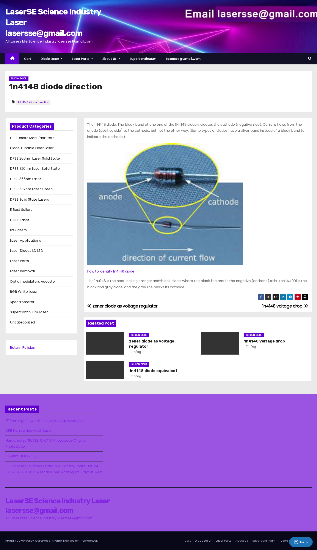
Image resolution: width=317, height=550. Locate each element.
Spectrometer (22, 302)
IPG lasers (18, 230)
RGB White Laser (24, 291)
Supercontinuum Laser (29, 312)
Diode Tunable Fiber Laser (32, 148)
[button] (310, 58)
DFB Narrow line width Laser (28, 430)
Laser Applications (25, 240)
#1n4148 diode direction (33, 102)
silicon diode (18, 78)
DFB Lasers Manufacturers (32, 137)
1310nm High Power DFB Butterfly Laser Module (44, 420)
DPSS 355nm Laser (25, 178)
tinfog (135, 352)
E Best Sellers (21, 209)
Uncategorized (22, 322)
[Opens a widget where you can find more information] (301, 542)
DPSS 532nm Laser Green (31, 189)
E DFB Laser (19, 219)
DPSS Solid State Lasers (29, 199)
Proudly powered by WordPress (28, 541)
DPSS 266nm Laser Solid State (35, 158)
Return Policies (22, 347)
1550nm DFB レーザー (23, 456)
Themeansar (88, 541)
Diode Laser (50, 59)
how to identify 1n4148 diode (110, 271)
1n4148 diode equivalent (153, 370)
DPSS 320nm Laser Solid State (35, 168)
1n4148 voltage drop (264, 341)
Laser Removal (22, 271)
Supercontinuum (143, 59)
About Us (110, 59)
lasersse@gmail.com (183, 59)
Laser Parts (81, 59)
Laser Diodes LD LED (26, 250)
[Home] (12, 58)
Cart (27, 59)
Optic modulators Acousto (32, 281)
